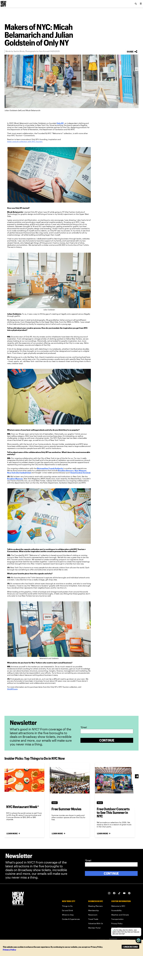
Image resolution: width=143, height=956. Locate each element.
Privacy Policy (9, 950)
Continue (106, 740)
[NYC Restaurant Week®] (24, 780)
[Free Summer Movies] (70, 780)
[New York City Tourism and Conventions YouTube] (124, 893)
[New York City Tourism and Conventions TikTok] (119, 893)
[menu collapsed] (141, 4)
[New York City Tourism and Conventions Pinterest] (129, 893)
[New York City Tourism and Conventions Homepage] (18, 899)
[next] (137, 776)
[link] (60, 123)
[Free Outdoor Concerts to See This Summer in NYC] (115, 780)
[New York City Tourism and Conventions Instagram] (109, 893)
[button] (132, 51)
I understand (130, 946)
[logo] (3, 3)
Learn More (12, 833)
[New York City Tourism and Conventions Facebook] (114, 893)
